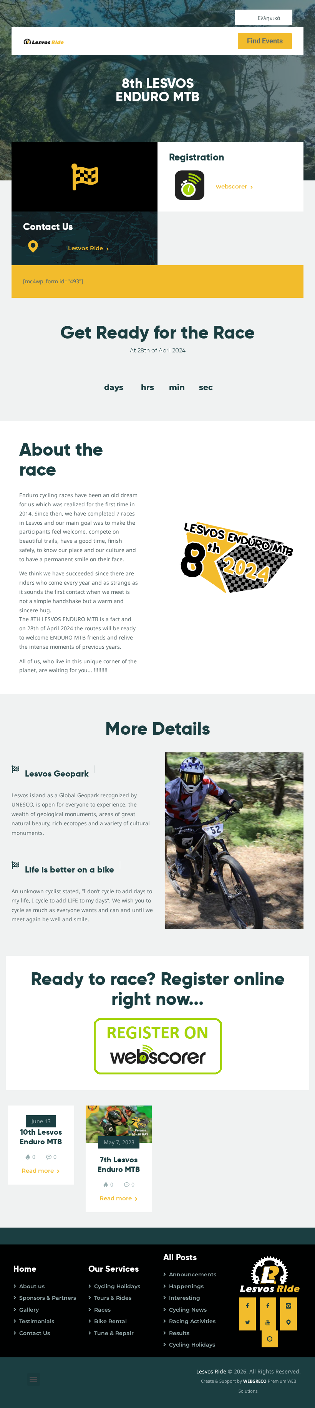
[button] (33, 1379)
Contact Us (34, 1333)
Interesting (184, 1297)
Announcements (192, 1274)
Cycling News (188, 1309)
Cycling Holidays (117, 1286)
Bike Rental (110, 1321)
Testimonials (36, 1321)
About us (32, 1286)
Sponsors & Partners (47, 1297)
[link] (118, 1124)
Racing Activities (192, 1321)
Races (102, 1309)
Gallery (29, 1309)
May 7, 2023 (119, 1142)
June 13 (41, 1121)
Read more (38, 1170)
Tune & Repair (114, 1333)
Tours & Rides (112, 1297)
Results (179, 1333)
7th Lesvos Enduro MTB (119, 1164)
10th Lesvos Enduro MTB (41, 1137)
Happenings (186, 1286)
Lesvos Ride (211, 1371)
